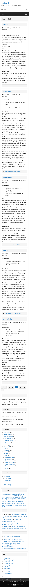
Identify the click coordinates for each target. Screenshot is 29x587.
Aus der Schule (7, 434)
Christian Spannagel (9, 560)
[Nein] (27, 582)
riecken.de (5, 3)
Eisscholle (5, 25)
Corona (3, 496)
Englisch (6, 445)
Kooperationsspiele (10, 464)
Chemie (21, 494)
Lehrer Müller (7, 570)
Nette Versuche (9, 438)
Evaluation (18, 497)
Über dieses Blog (8, 486)
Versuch (15, 505)
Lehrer (6, 499)
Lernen (10, 499)
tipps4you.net (7, 484)
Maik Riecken (15, 27)
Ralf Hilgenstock (8, 573)
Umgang (4, 505)
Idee (3, 498)
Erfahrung (14, 497)
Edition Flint (7, 561)
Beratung (9, 494)
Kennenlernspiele (9, 171)
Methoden (6, 450)
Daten (6, 496)
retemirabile (7, 526)
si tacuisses (7, 575)
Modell (3, 501)
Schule (14, 503)
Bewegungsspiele (8, 85)
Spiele (14, 85)
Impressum (7, 480)
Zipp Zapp (5, 250)
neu (11, 501)
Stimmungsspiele (9, 465)
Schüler (19, 503)
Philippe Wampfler (8, 519)
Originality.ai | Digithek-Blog (11, 523)
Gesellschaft (7, 446)
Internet (12, 498)
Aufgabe (5, 494)
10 (12, 387)
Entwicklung (9, 497)
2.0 (2, 494)
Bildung (14, 494)
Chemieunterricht (8, 436)
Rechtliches (7, 476)
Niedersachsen (16, 501)
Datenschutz (8, 478)
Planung (21, 501)
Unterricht (10, 505)
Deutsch (17, 496)
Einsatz (3, 497)
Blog (17, 494)
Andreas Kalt (7, 558)
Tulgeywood (7, 576)
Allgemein (6, 432)
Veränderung (19, 505)
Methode (22, 499)
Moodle (6, 451)
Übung (3, 506)
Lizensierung (8, 482)
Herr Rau (6, 566)
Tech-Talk (6, 468)
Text (22, 503)
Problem (4, 503)
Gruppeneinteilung (9, 460)
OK (14, 584)
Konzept (23, 498)
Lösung (15, 499)
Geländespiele (8, 459)
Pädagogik (15, 171)
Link (13, 499)
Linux (5, 448)
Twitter (24, 503)
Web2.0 (24, 505)
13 (24, 387)
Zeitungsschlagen (7, 177)
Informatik (6, 498)
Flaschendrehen (7, 91)
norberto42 (7, 571)
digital (23, 496)
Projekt (9, 503)
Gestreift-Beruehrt (8, 563)
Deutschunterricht (8, 440)
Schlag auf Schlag (7, 319)
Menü (3, 14)
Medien (18, 499)
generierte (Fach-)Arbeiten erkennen (13, 539)
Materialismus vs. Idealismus (19, 514)
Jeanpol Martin (7, 568)
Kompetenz (18, 498)
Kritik (3, 500)
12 (20, 387)
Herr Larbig (7, 565)
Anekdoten (7, 442)
